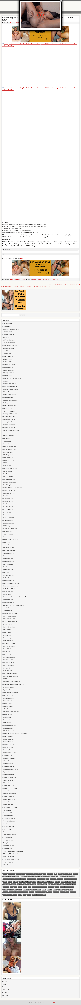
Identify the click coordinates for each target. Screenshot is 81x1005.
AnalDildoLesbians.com (10, 351)
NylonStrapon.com (8, 703)
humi (74, 881)
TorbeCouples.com (8, 826)
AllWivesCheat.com (8, 340)
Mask (67, 884)
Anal (23, 873)
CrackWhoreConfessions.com (11, 433)
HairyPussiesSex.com (9, 561)
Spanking (70, 889)
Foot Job (15, 881)
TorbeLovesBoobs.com (9, 834)
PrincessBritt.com (8, 741)
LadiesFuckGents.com (9, 616)
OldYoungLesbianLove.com (17, 279)
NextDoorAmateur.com (9, 698)
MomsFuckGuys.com (9, 665)
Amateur (18, 873)
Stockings (44, 892)
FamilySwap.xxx (8, 498)
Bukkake (22, 876)
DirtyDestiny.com (8, 457)
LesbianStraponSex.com (10, 627)
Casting (44, 876)
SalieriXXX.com (7, 755)
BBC (55, 873)
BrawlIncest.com (8, 397)
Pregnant (5, 889)
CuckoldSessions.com (9, 444)
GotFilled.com (7, 542)
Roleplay (38, 889)
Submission (56, 892)
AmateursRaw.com (8, 348)
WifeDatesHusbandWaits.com (11, 859)
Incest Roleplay (7, 594)
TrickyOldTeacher (8, 837)
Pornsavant (5, 989)
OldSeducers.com (8, 709)
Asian (28, 873)
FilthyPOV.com (7, 512)
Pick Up (62, 886)
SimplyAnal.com (8, 763)
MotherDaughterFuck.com (10, 676)
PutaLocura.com (8, 747)
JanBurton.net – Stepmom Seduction (13, 605)
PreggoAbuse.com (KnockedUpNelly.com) (15, 733)
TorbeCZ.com (7, 829)
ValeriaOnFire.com (8, 845)
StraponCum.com (8, 782)
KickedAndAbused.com (10, 613)
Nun (29, 886)
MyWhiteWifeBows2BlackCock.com (13, 684)
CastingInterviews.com (9, 427)
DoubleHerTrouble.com (10, 468)
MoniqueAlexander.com (10, 673)
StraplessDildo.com (8, 774)
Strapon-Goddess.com (9, 777)
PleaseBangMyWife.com (10, 725)
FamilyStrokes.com (8, 495)
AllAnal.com (6, 337)
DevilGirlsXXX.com (8, 452)
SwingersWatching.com (10, 807)
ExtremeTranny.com (9, 479)
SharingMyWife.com (9, 758)
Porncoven (5, 987)
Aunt (44, 873)
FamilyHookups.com (9, 490)
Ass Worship (38, 873)
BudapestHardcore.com (10, 400)
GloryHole (40, 881)
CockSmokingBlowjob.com (11, 430)
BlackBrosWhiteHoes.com (10, 386)
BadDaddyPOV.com (9, 362)
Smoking (60, 889)
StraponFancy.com (8, 785)
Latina (29, 884)
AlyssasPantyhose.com (10, 345)
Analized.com (7, 353)
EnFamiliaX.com (8, 476)
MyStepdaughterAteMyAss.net (11, 681)
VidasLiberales (7, 848)
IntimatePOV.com (8, 599)
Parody (57, 886)
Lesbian (39, 279)
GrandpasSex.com (8, 547)
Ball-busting (50, 873)
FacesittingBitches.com (9, 482)
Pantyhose (51, 886)
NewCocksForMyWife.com (10, 692)
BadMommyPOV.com (9, 364)
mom (15, 886)
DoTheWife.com (7, 465)
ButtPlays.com (7, 403)
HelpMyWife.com (8, 569)
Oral (57, 279)
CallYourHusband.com (9, 405)
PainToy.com (7, 717)
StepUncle (38, 892)
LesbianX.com (7, 629)
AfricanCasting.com (8, 334)
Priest (11, 889)
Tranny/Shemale (7, 894)
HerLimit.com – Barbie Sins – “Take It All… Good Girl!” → (64, 284)
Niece (25, 886)
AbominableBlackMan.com (11, 329)
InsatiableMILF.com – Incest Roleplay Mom (15, 597)
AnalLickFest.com (8, 356)
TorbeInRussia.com (8, 832)
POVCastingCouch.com (10, 731)
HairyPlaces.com (8, 558)
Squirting (5, 892)
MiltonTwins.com (8, 659)
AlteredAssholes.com (9, 342)
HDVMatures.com (8, 564)
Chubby (56, 876)
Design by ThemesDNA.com (50, 1002)
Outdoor (45, 886)
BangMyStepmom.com (9, 370)
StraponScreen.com (9, 799)
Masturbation (72, 884)
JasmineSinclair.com (9, 608)
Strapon (50, 892)
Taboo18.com (7, 810)
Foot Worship (22, 881)
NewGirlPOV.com (8, 695)
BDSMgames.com (8, 372)
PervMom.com (7, 722)
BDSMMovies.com (8, 375)
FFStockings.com (8, 506)
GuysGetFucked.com (9, 553)
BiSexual (75, 873)
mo (11, 886)
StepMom (19, 892)
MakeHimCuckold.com (9, 646)
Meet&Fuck (6, 651)
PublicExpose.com (8, 744)
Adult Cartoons (11, 873)
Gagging (34, 881)
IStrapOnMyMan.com (9, 602)
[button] (40, 249)
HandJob (57, 881)
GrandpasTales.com (9, 550)
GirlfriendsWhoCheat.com (10, 539)
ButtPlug (39, 876)
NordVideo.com (7, 700)
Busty (28, 876)
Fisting (10, 881)
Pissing (67, 886)
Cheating (50, 876)
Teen (67, 892)
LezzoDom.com (7, 635)
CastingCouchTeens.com (10, 422)
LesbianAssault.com (9, 618)
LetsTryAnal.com (8, 632)
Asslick (34, 279)
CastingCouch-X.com (9, 419)
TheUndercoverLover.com (10, 824)
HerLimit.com (7, 572)
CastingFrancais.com (9, 424)
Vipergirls (5, 995)
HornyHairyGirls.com (9, 575)
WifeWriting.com (8, 862)
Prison (15, 889)
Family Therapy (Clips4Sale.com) (12, 487)
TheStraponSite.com (9, 821)
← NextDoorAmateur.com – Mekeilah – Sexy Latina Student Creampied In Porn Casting (25, 286)
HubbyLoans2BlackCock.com (11, 583)
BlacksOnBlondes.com (9, 394)
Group (45, 881)
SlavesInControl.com (9, 766)
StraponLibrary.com (8, 796)
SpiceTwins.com (8, 772)
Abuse (5, 873)
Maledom (56, 884)
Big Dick (69, 873)
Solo (65, 889)
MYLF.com (6, 679)
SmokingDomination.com (10, 769)
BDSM (65, 873)
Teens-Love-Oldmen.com (10, 813)
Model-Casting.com (8, 662)
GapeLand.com (7, 537)
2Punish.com (7, 326)
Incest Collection (8, 591)
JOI (24, 884)
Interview (19, 884)
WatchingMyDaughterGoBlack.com (13, 851)
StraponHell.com (8, 791)
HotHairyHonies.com (9, 578)
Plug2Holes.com (8, 728)
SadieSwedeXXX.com (9, 752)
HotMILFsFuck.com (8, 580)
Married (62, 884)
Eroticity (4, 981)
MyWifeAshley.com (8, 687)
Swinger (62, 892)
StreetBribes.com (8, 804)
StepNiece (25, 892)
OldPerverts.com (8, 706)
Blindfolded (16, 876)
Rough (44, 889)
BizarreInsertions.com (9, 383)
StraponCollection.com (9, 780)
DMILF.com (6, 463)
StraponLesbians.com (9, 793)
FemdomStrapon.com (9, 504)
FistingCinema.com (8, 517)
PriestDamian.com (8, 739)
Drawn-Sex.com (7, 471)
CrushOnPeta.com (8, 435)
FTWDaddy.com (7, 526)
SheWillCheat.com (8, 761)
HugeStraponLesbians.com (11, 586)
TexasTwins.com (8, 815)
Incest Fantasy (6, 884)
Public (20, 889)
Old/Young (52, 279)
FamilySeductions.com (9, 493)
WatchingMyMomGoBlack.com (12, 854)
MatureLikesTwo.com (9, 649)
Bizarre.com (6, 381)
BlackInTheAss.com (9, 392)
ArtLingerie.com (7, 359)
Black (5, 876)
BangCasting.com (8, 367)
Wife (44, 894)
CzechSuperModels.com (10, 449)
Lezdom (45, 884)
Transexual (14, 894)
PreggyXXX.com (8, 736)
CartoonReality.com (8, 411)
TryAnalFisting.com (8, 840)
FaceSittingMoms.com (9, 485)
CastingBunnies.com (9, 416)
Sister (55, 889)
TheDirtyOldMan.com (9, 818)
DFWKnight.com (8, 454)
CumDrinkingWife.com (9, 446)
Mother (20, 886)
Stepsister (31, 892)
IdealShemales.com (9, 588)
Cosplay (61, 876)
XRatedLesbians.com (9, 865)
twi (24, 894)
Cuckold (73, 876)
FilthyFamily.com (8, 509)
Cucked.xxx (6, 438)
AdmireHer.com (7, 331)
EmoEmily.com (7, 474)
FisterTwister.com (8, 515)
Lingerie (50, 884)
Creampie (67, 876)
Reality (33, 889)
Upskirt (29, 894)
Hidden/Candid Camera (66, 881)
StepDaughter (12, 892)
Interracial (13, 884)
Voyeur (39, 894)
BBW (60, 873)
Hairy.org (5, 556)
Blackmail (10, 876)
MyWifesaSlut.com (8, 690)
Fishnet (5, 881)
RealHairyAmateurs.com (10, 750)
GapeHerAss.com (8, 534)
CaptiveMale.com (8, 408)
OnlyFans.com (7, 714)
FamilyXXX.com (7, 501)
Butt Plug (33, 876)
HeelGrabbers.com (8, 567)
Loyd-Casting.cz (7, 638)
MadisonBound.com (9, 643)
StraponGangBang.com (10, 788)
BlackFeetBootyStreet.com (10, 389)
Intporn (4, 984)
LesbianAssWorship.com (10, 621)
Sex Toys (49, 889)
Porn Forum (5, 992)
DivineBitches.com (8, 460)
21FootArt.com (7, 323)
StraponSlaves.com (8, 802)
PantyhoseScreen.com (9, 720)
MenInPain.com (7, 654)
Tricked (20, 894)
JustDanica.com (7, 610)
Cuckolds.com (7, 441)
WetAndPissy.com (8, 856)
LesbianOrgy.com (8, 624)
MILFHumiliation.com (9, 657)
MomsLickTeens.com (9, 668)
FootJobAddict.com (8, 520)
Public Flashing (27, 889)
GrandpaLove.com (8, 545)
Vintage (34, 894)
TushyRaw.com (7, 843)
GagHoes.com (7, 531)
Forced (28, 881)
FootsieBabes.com (8, 523)
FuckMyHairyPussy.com (10, 528)
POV (72, 886)
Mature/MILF (45, 279)
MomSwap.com (7, 670)
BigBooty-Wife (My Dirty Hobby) (12, 378)
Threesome (73, 892)
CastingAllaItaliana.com (10, 413)
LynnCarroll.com (8, 640)
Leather (34, 884)
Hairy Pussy (51, 881)
